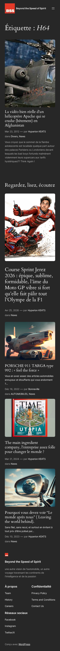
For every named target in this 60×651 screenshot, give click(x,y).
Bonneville (33, 389)
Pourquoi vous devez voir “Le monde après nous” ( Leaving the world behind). (28, 517)
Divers (14, 136)
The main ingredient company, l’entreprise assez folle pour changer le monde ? (30, 447)
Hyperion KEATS (37, 131)
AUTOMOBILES (19, 393)
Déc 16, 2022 (12, 389)
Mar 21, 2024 (12, 458)
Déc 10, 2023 (12, 536)
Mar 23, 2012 (12, 131)
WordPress (24, 644)
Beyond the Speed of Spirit (31, 8)
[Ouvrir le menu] (53, 8)
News (22, 136)
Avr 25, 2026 (12, 310)
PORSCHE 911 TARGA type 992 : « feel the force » (29, 368)
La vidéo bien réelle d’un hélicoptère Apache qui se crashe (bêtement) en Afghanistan (25, 119)
